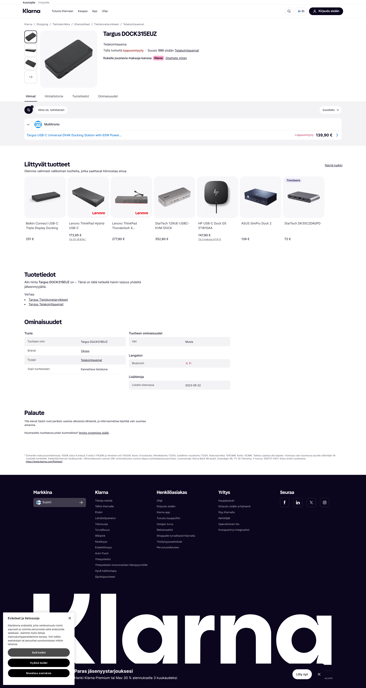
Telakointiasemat (187, 50)
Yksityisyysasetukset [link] (169, 541)
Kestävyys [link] (101, 541)
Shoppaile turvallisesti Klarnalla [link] (176, 535)
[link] (284, 502)
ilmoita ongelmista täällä (94, 432)
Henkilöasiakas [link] (172, 492)
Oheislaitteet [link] (82, 24)
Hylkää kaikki (38, 662)
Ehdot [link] (98, 512)
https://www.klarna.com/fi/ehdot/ (44, 461)
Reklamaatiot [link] (165, 530)
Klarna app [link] (163, 512)
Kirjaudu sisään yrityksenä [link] (234, 506)
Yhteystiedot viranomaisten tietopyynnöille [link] (121, 565)
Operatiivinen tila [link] (228, 524)
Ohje (105, 11)
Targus (85, 351)
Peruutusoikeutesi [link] (168, 547)
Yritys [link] (224, 492)
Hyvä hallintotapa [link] (105, 571)
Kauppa (82, 11)
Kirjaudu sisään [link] (166, 506)
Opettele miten (176, 58)
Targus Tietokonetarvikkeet (48, 300)
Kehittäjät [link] (224, 518)
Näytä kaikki (333, 165)
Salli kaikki (39, 652)
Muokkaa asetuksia (38, 673)
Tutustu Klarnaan (62, 11)
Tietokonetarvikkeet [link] (106, 24)
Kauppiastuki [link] (226, 500)
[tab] (30, 96)
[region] (39, 648)
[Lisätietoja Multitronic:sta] (28, 124)
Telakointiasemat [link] (133, 24)
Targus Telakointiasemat (46, 304)
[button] (301, 11)
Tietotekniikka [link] (61, 24)
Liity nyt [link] (302, 674)
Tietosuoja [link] (101, 524)
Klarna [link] (28, 24)
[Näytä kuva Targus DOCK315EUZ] (30, 37)
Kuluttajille (29, 2)
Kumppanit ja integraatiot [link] (233, 530)
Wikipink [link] (100, 535)
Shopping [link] (42, 24)
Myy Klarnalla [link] (226, 512)
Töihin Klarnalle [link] (104, 506)
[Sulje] (70, 618)
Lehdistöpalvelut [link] (105, 518)
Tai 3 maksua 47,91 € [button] (209, 239)
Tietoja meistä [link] (103, 500)
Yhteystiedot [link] (103, 559)
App (94, 11)
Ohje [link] (159, 500)
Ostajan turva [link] (165, 524)
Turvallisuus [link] (102, 530)
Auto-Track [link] (102, 553)
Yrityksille (44, 2)
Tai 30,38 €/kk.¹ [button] (77, 239)
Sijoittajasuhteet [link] (105, 576)
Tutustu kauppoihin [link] (168, 518)
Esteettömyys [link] (103, 547)
